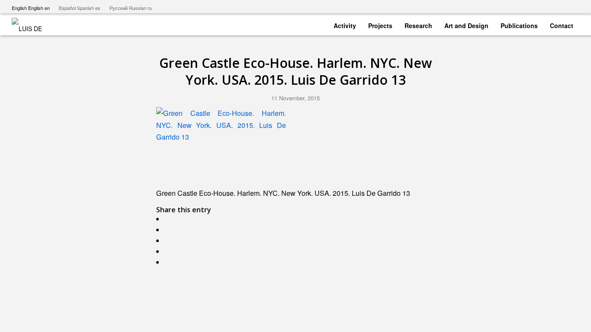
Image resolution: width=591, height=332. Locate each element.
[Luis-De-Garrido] (32, 24)
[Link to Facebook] (546, 6)
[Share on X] (168, 230)
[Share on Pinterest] (168, 251)
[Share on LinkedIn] (168, 262)
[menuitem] (345, 24)
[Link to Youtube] (533, 6)
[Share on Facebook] (168, 219)
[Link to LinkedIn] (572, 6)
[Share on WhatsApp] (168, 241)
